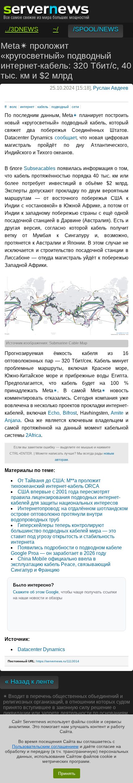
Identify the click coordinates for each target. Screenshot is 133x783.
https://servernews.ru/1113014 (57, 661)
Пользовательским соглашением (45, 746)
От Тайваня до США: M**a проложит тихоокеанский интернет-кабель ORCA (56, 483)
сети (75, 107)
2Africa (33, 435)
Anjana (12, 420)
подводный (60, 107)
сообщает (65, 137)
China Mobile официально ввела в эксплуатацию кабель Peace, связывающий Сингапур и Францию (60, 564)
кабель (42, 107)
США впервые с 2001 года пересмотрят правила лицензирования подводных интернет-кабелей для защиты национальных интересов (65, 497)
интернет (27, 107)
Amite (117, 413)
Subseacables (39, 168)
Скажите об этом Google (35, 592)
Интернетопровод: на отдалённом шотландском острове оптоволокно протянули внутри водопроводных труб (69, 514)
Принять (66, 773)
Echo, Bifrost (62, 413)
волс (13, 107)
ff (5, 107)
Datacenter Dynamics (41, 649)
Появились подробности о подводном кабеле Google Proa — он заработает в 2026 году (66, 550)
